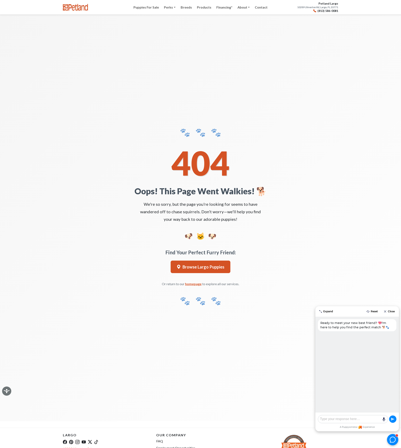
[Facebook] (65, 442)
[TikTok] (96, 442)
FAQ (159, 441)
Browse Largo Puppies (203, 266)
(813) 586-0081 (327, 11)
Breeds (186, 7)
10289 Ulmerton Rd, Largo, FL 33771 (317, 7)
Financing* (224, 7)
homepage (193, 284)
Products (204, 7)
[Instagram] (77, 442)
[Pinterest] (71, 442)
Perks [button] (168, 7)
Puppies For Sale (146, 7)
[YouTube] (84, 442)
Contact (261, 7)
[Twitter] (90, 442)
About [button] (242, 7)
